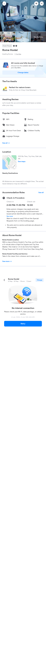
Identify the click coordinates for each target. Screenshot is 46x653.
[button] (9, 162)
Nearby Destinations (10, 173)
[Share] (42, 3)
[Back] (4, 3)
